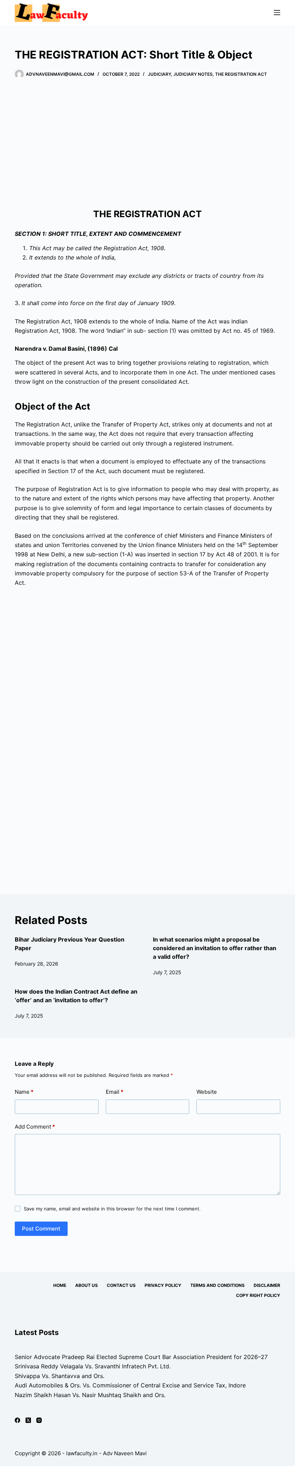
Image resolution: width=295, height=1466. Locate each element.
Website (206, 1091)
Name (24, 1091)
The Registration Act (241, 74)
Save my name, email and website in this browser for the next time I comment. (112, 1208)
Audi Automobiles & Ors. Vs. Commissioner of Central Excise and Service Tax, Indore (130, 1385)
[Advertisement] (147, 143)
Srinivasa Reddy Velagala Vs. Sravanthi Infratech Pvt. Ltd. (93, 1366)
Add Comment (35, 1126)
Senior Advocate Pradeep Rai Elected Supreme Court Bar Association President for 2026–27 (141, 1356)
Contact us (121, 1285)
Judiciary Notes (193, 74)
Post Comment (41, 1228)
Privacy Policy (163, 1285)
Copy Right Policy (258, 1295)
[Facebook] (17, 1420)
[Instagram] (39, 1420)
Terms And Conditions (217, 1285)
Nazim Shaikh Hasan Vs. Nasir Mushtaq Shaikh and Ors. (90, 1395)
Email (114, 1091)
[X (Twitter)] (28, 1420)
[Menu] (277, 12)
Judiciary (159, 74)
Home (59, 1285)
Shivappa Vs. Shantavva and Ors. (59, 1375)
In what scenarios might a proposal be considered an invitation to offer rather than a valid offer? (214, 948)
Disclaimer (267, 1285)
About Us (86, 1285)
